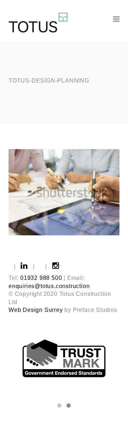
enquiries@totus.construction (49, 286)
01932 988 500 (41, 278)
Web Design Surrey (36, 310)
